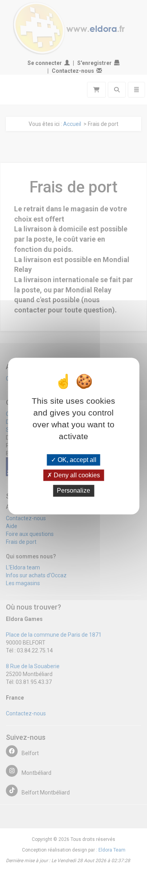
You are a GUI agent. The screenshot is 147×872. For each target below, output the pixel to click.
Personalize (73, 491)
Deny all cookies (76, 475)
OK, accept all (76, 459)
